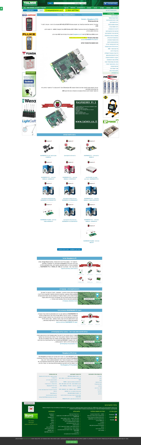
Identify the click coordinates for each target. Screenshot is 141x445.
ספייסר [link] (102, 427)
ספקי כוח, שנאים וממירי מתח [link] (111, 62)
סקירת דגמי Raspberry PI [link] (52, 385)
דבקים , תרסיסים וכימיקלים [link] (112, 57)
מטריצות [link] (100, 386)
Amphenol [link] (51, 414)
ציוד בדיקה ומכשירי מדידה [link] (112, 44)
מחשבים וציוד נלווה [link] (114, 70)
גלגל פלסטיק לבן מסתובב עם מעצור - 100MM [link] (72, 381)
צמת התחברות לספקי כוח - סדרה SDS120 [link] (73, 391)
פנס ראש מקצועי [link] (98, 382)
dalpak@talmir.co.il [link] (55, 10)
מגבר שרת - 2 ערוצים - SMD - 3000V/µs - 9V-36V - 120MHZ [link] (70, 386)
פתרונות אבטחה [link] (114, 66)
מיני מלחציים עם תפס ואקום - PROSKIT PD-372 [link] (72, 398)
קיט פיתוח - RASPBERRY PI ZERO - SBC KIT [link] (91, 241)
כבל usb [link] (100, 393)
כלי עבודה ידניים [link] (114, 51)
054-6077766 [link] (73, 10)
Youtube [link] (112, 419)
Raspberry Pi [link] (51, 417)
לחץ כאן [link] (111, 10)
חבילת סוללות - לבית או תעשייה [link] (51, 383)
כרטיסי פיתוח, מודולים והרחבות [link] (69, 268)
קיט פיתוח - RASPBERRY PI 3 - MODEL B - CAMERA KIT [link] (48, 178)
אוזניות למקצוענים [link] (53, 381)
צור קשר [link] (66, 7)
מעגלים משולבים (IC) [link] (113, 24)
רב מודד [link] (52, 419)
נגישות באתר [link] (31, 420)
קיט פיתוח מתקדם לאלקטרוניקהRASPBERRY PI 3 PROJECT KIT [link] (48, 199)
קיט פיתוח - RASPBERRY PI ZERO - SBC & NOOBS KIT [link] (48, 220)
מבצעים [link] (89, 7)
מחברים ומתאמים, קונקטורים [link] (70, 301)
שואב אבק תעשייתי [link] (98, 384)
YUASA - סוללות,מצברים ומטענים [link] (97, 414)
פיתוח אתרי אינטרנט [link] (29, 403)
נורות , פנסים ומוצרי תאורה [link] (112, 64)
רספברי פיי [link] (100, 376)
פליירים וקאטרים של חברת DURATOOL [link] (96, 419)
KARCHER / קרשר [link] (50, 427)
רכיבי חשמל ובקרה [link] (113, 26)
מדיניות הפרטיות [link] (27, 438)
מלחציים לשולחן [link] (76, 424)
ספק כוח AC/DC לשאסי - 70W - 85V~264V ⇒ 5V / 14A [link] (70, 383)
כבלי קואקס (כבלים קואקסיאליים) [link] (69, 343)
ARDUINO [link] (72, 7)
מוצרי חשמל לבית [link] (114, 68)
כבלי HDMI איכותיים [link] (100, 420)
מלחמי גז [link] (102, 422)
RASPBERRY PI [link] (81, 7)
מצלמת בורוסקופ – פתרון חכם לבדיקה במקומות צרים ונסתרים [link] (48, 377)
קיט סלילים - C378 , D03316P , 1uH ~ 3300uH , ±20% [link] (70, 389)
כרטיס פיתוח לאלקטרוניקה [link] (70, 155)
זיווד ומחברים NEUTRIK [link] (49, 432)
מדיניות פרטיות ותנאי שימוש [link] (31, 424)
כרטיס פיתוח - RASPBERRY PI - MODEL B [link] (91, 156)
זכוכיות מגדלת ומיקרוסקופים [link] (111, 46)
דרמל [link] (100, 378)
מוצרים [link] (102, 7)
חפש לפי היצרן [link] (114, 15)
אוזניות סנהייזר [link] (101, 423)
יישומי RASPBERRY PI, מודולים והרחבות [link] (67, 322)
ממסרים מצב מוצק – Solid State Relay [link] (71, 419)
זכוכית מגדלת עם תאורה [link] (74, 414)
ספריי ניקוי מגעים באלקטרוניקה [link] (73, 423)
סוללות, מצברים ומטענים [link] (112, 59)
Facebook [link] (111, 414)
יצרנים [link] (95, 7)
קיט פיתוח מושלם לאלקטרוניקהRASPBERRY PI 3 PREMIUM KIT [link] (69, 199)
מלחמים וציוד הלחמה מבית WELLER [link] (97, 425)
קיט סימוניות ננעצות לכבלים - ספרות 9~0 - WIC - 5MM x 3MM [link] (70, 379)
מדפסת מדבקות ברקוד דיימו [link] (51, 379)
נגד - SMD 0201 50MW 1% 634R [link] (74, 393)
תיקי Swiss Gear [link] (53, 393)
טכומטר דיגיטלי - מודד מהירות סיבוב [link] (71, 428)
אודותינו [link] (108, 7)
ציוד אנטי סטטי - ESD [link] (113, 48)
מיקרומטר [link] (100, 391)
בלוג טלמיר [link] (111, 417)
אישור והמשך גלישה (71, 442)
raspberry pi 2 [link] (77, 34)
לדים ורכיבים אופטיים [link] (113, 29)
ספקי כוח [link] (52, 425)
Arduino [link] (52, 415)
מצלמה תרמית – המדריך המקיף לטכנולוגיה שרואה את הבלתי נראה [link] (68, 430)
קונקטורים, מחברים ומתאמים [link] (111, 35)
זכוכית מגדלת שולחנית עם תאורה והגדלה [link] (95, 417)
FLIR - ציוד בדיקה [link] (98, 388)
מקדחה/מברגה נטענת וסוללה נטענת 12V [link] (95, 415)
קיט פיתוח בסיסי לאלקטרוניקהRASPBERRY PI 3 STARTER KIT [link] (69, 220)
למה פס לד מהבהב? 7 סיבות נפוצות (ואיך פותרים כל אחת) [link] (48, 390)
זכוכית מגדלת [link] (54, 387)
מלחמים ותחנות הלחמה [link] (112, 42)
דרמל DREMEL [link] (51, 430)
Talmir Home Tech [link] (113, 18)
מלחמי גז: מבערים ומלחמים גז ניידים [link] (72, 421)
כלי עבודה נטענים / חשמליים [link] (111, 53)
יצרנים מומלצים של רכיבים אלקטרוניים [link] (71, 433)
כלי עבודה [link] (52, 423)
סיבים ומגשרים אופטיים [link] (113, 40)
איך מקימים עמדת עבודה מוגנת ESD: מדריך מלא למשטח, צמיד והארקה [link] (67, 416)
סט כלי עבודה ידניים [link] (100, 428)
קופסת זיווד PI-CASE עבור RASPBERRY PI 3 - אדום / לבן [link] (91, 178)
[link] (30, 3)
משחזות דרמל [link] (101, 430)
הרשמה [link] (41, 10)
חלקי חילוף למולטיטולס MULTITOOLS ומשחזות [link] (48, 397)
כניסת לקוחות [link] (30, 10)
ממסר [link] (100, 380)
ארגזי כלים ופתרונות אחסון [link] (112, 55)
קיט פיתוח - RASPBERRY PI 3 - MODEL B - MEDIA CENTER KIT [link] (91, 199)
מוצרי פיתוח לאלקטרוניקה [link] (112, 20)
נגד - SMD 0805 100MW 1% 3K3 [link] (74, 376)
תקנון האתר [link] (31, 422)
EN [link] (24, 7)
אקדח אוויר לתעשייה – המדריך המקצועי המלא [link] (70, 418)
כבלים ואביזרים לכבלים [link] (112, 37)
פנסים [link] (52, 422)
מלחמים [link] (52, 420)
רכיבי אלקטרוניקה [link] (114, 22)
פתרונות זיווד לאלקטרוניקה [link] (112, 31)
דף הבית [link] (115, 7)
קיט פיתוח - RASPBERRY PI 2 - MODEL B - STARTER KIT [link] (70, 178)
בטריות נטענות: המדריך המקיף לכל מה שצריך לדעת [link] (68, 426)
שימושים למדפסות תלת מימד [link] (51, 395)
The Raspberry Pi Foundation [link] (69, 365)
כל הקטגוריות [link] (115, 73)
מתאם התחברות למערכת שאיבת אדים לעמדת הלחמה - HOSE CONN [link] (70, 396)
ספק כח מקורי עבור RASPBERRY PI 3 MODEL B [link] (48, 156)
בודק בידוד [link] (100, 390)
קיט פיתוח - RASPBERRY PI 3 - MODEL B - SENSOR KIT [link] (91, 220)
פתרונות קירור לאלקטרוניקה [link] (111, 33)
